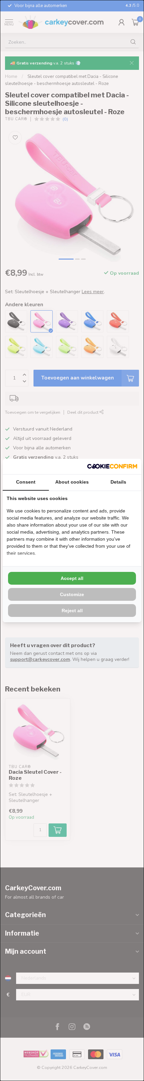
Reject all (72, 610)
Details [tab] (118, 482)
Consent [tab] (25, 482)
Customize (72, 594)
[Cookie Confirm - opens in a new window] (112, 466)
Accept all (72, 578)
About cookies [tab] (72, 482)
